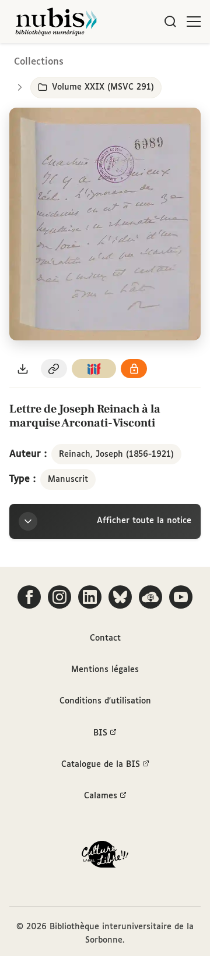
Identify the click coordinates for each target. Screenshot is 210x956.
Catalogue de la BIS (100, 764)
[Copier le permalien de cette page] (54, 368)
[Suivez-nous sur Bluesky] (120, 597)
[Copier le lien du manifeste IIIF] (94, 368)
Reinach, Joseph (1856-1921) (116, 454)
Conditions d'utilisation (105, 701)
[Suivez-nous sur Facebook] (29, 597)
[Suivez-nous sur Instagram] (59, 597)
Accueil (152, 60)
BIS (100, 733)
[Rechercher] (170, 22)
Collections (39, 62)
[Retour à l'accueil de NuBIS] (56, 21)
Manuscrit (68, 479)
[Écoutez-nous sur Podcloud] (150, 597)
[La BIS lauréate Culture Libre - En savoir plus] (105, 856)
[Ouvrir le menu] (194, 21)
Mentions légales (105, 670)
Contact (105, 638)
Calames (100, 796)
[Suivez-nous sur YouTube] (180, 597)
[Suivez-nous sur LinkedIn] (90, 597)
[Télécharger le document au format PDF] (22, 368)
